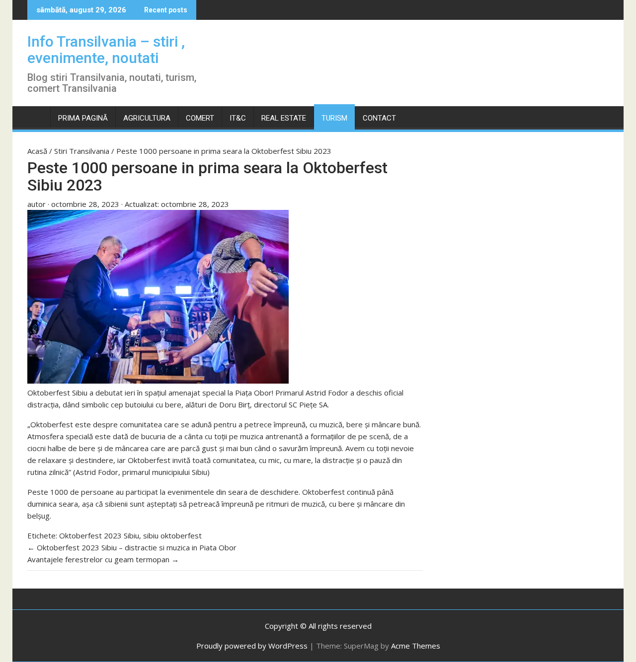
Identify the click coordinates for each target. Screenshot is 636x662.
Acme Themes (415, 646)
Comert (200, 118)
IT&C (238, 118)
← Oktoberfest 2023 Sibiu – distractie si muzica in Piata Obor (132, 547)
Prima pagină (83, 118)
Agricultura (146, 118)
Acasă (38, 151)
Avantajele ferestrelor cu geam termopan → (103, 559)
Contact (379, 118)
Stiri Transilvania (82, 151)
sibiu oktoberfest (172, 535)
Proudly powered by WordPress (252, 646)
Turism (334, 118)
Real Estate (283, 118)
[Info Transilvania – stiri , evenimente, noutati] (37, 116)
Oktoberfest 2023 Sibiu (99, 535)
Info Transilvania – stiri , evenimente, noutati (106, 49)
